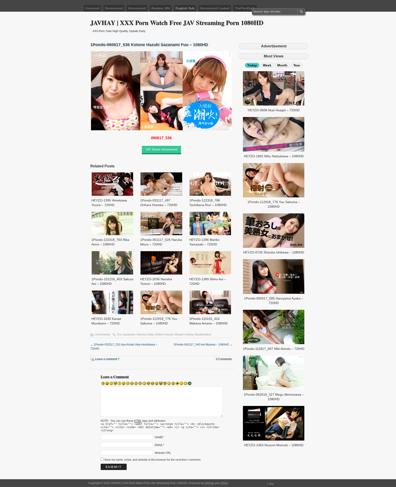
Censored (92, 8)
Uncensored (137, 8)
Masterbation (203, 334)
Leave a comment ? (107, 359)
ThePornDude (245, 8)
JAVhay (209, 483)
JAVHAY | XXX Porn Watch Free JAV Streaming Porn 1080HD (176, 22)
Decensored (114, 8)
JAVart (224, 483)
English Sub (185, 8)
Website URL (163, 452)
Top (271, 483)
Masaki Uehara (184, 334)
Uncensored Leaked (214, 8)
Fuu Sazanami (126, 334)
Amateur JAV (160, 8)
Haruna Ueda (145, 334)
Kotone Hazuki (164, 334)
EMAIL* (159, 444)
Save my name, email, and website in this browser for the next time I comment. (152, 459)
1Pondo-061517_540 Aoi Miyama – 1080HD (202, 344)
